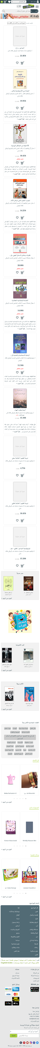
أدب (37, 926)
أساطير (18, 926)
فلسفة (36, 944)
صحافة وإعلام (34, 929)
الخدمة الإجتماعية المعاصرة (20, 300)
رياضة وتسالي (34, 940)
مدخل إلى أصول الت (28, 665)
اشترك (13, 1035)
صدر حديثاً (5, 960)
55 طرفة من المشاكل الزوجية (20, 145)
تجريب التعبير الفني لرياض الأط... (20, 200)
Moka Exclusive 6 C (10, 793)
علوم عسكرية (34, 951)
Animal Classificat (29, 888)
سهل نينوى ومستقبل (7, 665)
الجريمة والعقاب (15, 732)
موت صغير (7, 728)
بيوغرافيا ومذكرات (14, 911)
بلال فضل (29, 706)
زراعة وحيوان (16, 922)
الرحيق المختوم (18, 754)
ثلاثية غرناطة (26, 732)
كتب (38, 960)
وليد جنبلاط (8, 706)
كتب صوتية (23, 960)
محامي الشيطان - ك (28, 593)
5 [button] (14, 799)
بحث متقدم (31, 960)
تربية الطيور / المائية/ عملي (20, 458)
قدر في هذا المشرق (9, 703)
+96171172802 (34, 1016)
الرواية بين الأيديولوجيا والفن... (20, 91)
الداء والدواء (31, 750)
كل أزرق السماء (9, 750)
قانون (36, 954)
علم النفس (17, 951)
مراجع (18, 933)
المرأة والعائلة (34, 933)
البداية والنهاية (11, 742)
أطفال (18, 915)
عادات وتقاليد (16, 947)
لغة (19, 908)
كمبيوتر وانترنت (15, 929)
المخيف (10, 754)
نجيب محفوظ (29, 742)
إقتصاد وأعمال (34, 915)
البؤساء (15, 728)
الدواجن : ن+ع (20, 48)
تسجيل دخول (33, 2)
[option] (29, 780)
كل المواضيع (34, 908)
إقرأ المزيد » (20, 119)
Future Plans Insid (10, 841)
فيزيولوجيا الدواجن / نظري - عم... (20, 548)
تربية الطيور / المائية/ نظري (20, 503)
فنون (36, 911)
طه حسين (18, 750)
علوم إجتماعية (15, 944)
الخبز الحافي (28, 754)
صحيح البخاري (20, 746)
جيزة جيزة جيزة (29, 703)
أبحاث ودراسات (18, 963)
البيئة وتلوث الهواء (20, 410)
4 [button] (17, 799)
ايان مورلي (28, 595)
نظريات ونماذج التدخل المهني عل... (20, 255)
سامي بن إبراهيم (27, 667)
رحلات (36, 947)
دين (37, 936)
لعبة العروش (9, 746)
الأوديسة (20, 742)
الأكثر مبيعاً (35, 963)
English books (6, 963)
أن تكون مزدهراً (8, 593)
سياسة (18, 940)
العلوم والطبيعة (15, 936)
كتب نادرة (28, 963)
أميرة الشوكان (8, 595)
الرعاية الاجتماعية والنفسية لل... (20, 355)
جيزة (24, 750)
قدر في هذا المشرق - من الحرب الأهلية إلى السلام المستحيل (20, 737)
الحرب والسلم (30, 746)
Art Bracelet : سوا (29, 793)
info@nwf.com (34, 1019)
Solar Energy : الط (10, 888)
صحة (18, 918)
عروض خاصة (14, 960)
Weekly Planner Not (29, 841)
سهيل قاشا (6, 667)
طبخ (36, 918)
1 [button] (25, 799)
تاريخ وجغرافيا (34, 922)
